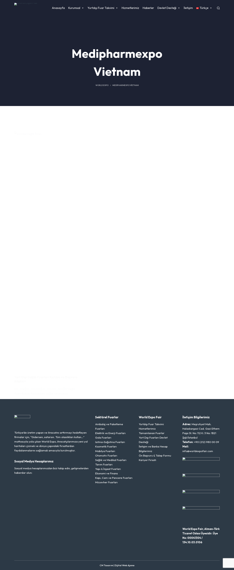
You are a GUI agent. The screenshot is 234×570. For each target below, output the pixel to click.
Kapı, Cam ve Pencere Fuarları (113, 477)
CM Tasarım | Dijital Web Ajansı (117, 565)
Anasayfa (58, 8)
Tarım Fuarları (104, 464)
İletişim (188, 8)
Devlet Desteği (166, 8)
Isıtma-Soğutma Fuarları (110, 442)
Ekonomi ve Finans (106, 473)
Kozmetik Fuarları (106, 446)
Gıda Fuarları (103, 437)
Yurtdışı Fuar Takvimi (101, 8)
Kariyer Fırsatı (147, 460)
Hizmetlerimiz (130, 8)
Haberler (148, 8)
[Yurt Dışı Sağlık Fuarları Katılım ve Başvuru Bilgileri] (47, 250)
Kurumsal (74, 8)
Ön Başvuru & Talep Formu (155, 455)
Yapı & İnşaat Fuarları (108, 469)
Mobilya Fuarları (105, 451)
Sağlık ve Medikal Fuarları (110, 460)
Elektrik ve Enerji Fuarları (110, 433)
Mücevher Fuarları (106, 482)
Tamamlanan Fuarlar (151, 433)
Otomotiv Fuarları (106, 455)
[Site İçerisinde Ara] (218, 8)
